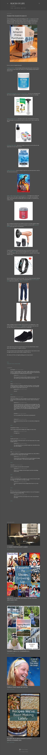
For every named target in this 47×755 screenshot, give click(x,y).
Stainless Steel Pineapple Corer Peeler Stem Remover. (17, 93)
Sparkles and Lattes (14, 438)
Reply (11, 381)
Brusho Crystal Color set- (12, 118)
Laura (11, 477)
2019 (10, 363)
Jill (10, 490)
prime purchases (17, 363)
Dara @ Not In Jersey (14, 427)
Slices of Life (17, 3)
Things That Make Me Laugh (17, 687)
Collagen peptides (10, 68)
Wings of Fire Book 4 (11, 170)
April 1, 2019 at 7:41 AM (22, 375)
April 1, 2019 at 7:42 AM (23, 389)
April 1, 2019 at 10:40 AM (23, 427)
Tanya (29, 18)
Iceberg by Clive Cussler (11, 145)
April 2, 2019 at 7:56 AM (17, 477)
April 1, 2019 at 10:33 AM (22, 413)
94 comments (12, 602)
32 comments (12, 742)
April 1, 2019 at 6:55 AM (19, 369)
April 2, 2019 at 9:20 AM (16, 490)
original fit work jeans (23, 280)
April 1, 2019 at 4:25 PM (23, 419)
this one (14, 251)
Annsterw (16, 413)
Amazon (12, 363)
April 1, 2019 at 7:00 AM (17, 383)
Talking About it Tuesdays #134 (18, 651)
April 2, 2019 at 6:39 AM (23, 456)
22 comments (12, 549)
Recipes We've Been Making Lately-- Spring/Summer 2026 (19, 739)
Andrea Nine (12, 396)
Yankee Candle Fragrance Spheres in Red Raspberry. (17, 195)
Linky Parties (17, 8)
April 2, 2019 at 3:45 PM (23, 481)
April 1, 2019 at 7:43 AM (23, 402)
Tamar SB (12, 465)
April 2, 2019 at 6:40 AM (23, 468)
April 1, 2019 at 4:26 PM (23, 443)
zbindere (26, 751)
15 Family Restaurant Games (17, 547)
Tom (11, 451)
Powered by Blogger (24, 749)
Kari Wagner (12, 369)
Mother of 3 (16, 375)
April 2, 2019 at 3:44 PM (23, 494)
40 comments (12, 653)
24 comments (12, 689)
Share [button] (8, 549)
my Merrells (19, 325)
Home (11, 8)
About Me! (23, 8)
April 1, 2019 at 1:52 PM (22, 438)
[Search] (39, 3)
